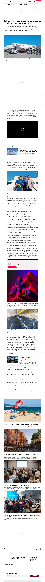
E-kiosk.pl (32, 553)
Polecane (17, 397)
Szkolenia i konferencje (8, 564)
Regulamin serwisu (14, 556)
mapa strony (6, 567)
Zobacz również (7, 397)
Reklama (22, 553)
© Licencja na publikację (11, 389)
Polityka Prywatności (15, 553)
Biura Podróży (13, 18)
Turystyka (8, 18)
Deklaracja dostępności (15, 558)
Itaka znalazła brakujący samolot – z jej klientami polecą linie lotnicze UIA (28, 151)
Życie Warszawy (33, 560)
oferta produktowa (22, 567)
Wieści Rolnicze (33, 559)
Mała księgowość (33, 557)
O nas (5, 553)
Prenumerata (23, 556)
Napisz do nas (6, 556)
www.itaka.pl (33, 211)
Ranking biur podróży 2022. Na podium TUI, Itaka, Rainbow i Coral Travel (28, 359)
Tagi (32, 397)
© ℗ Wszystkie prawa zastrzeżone (13, 390)
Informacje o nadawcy (15, 557)
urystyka (26, 4)
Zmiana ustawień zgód (15, 554)
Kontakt (5, 554)
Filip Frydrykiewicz (10, 106)
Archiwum (23, 557)
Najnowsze (24, 397)
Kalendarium (13, 567)
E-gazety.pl (32, 554)
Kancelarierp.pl (33, 558)
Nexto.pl (31, 556)
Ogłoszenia (23, 554)
